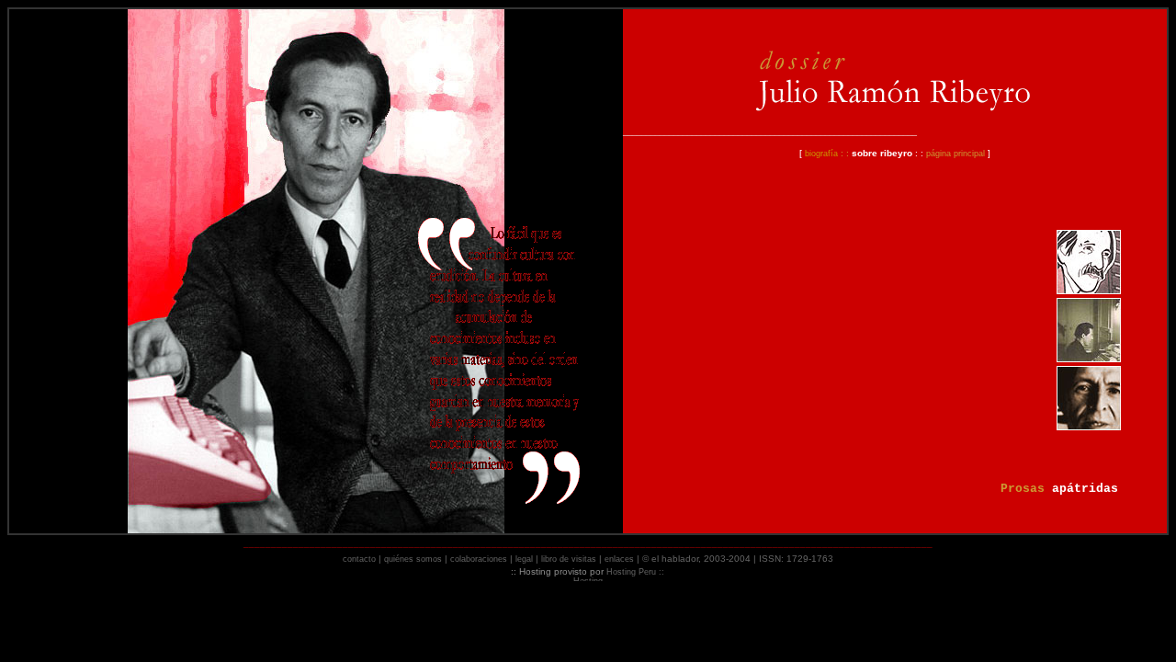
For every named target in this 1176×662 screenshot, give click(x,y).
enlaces (619, 559)
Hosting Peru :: (635, 571)
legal (525, 559)
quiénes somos (413, 559)
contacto (359, 559)
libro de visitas (568, 559)
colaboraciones (478, 559)
